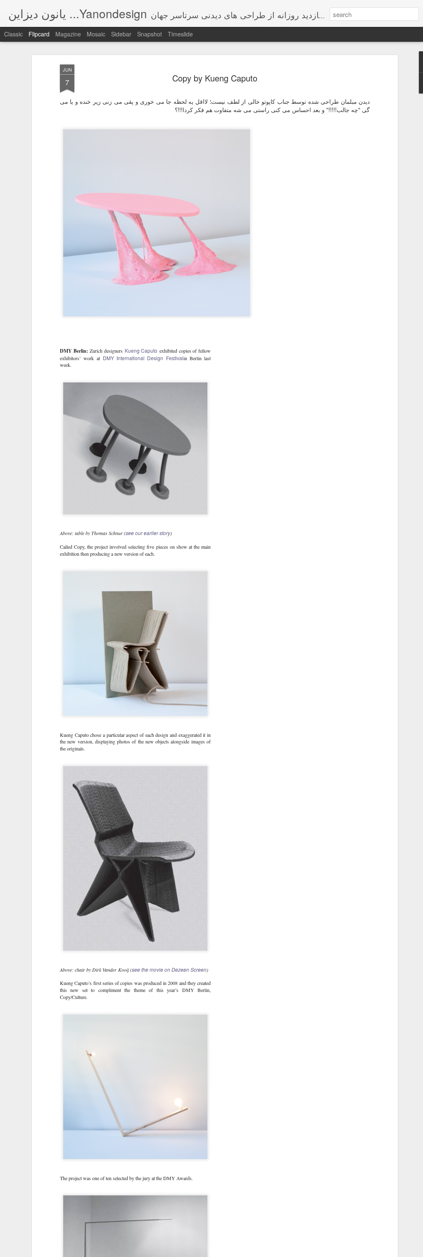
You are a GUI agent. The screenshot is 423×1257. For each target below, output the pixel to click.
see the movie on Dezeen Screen (169, 969)
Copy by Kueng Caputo (214, 78)
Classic (13, 34)
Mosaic (96, 34)
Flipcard (39, 34)
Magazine (68, 34)
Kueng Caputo (141, 350)
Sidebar (121, 34)
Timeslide (180, 34)
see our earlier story (148, 532)
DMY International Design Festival (143, 357)
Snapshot (149, 34)
